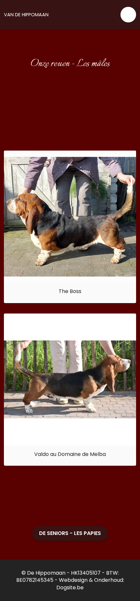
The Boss (70, 291)
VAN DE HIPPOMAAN (26, 14)
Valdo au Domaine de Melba (70, 454)
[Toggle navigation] (128, 14)
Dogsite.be (70, 587)
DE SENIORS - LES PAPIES (70, 533)
